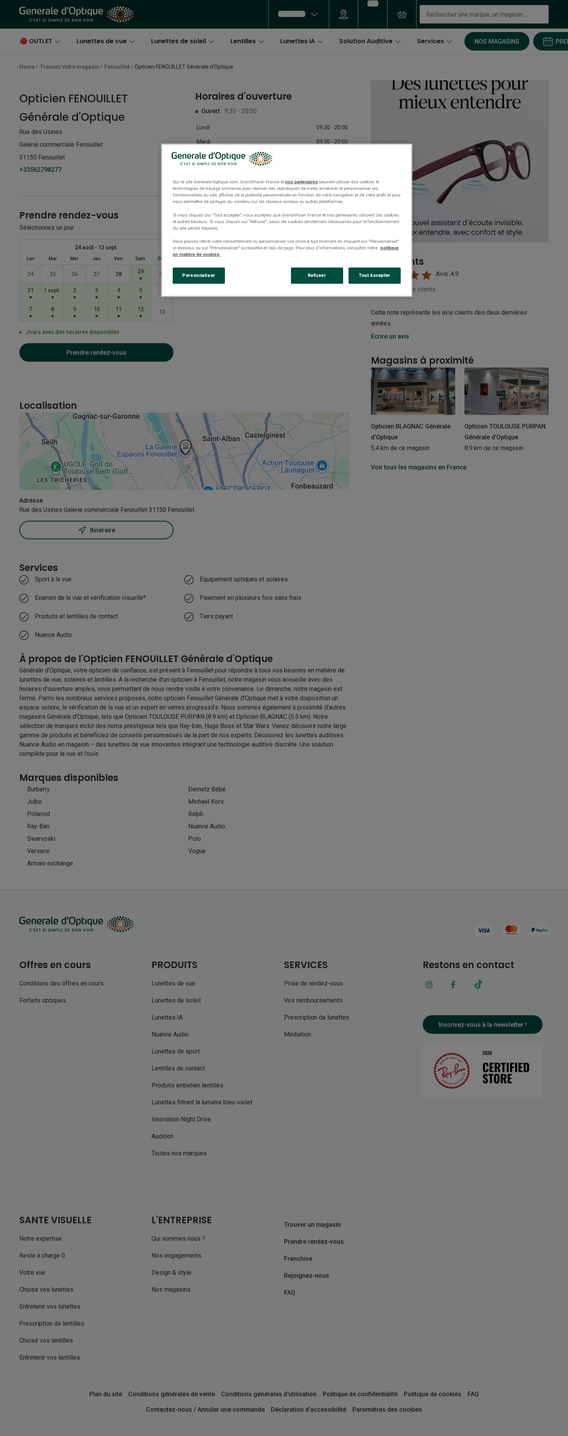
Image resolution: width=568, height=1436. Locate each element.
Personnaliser (198, 275)
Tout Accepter (374, 275)
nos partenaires (301, 182)
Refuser (317, 275)
